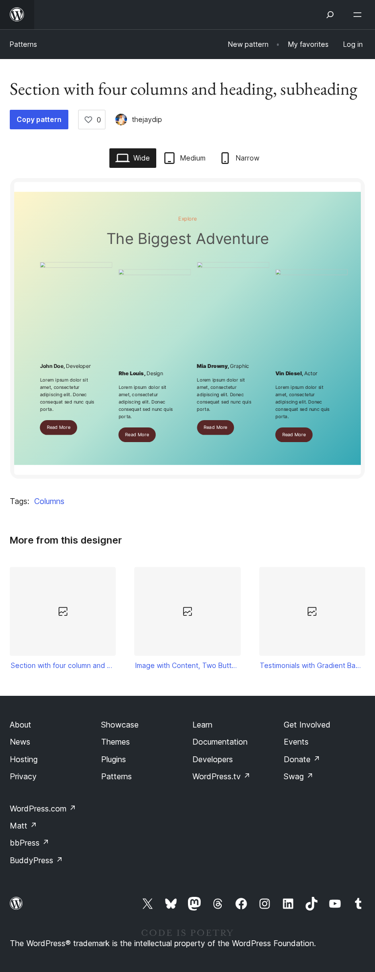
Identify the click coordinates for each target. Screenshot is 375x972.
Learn (202, 724)
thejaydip (147, 119)
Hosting (24, 759)
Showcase (120, 724)
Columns (49, 501)
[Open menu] (359, 14)
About (20, 724)
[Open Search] (330, 14)
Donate (302, 759)
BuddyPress (36, 860)
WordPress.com (43, 808)
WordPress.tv (221, 776)
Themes (115, 742)
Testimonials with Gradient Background (312, 665)
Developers (212, 759)
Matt (23, 825)
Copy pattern (39, 119)
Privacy (23, 776)
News (20, 742)
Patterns (23, 44)
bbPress (29, 843)
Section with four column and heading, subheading (63, 665)
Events (296, 742)
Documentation (220, 742)
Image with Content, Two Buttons (187, 665)
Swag (298, 776)
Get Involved (307, 724)
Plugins (113, 759)
